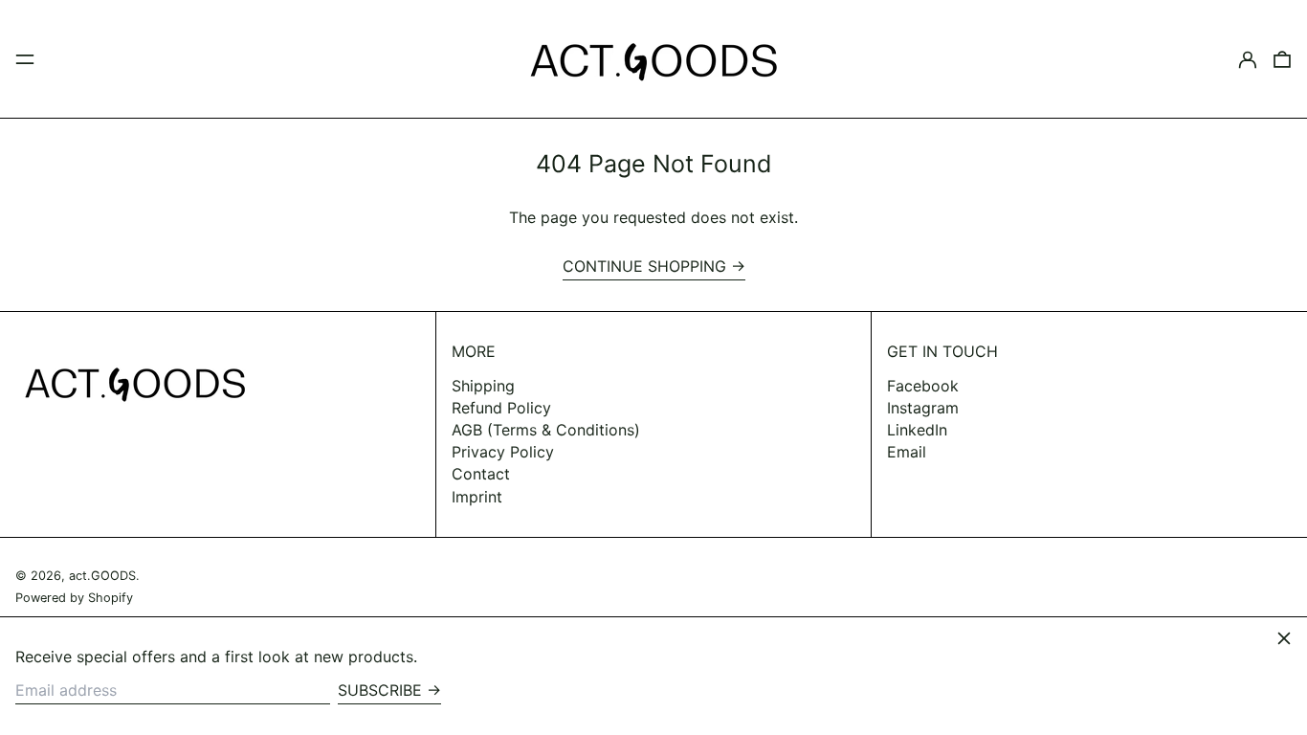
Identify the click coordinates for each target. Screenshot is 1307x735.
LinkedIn (917, 430)
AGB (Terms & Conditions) (546, 429)
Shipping (483, 385)
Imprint (477, 496)
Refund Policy (501, 407)
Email (906, 452)
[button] (1282, 59)
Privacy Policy (503, 451)
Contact (481, 473)
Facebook (923, 386)
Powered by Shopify (74, 597)
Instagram (923, 408)
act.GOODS (102, 575)
